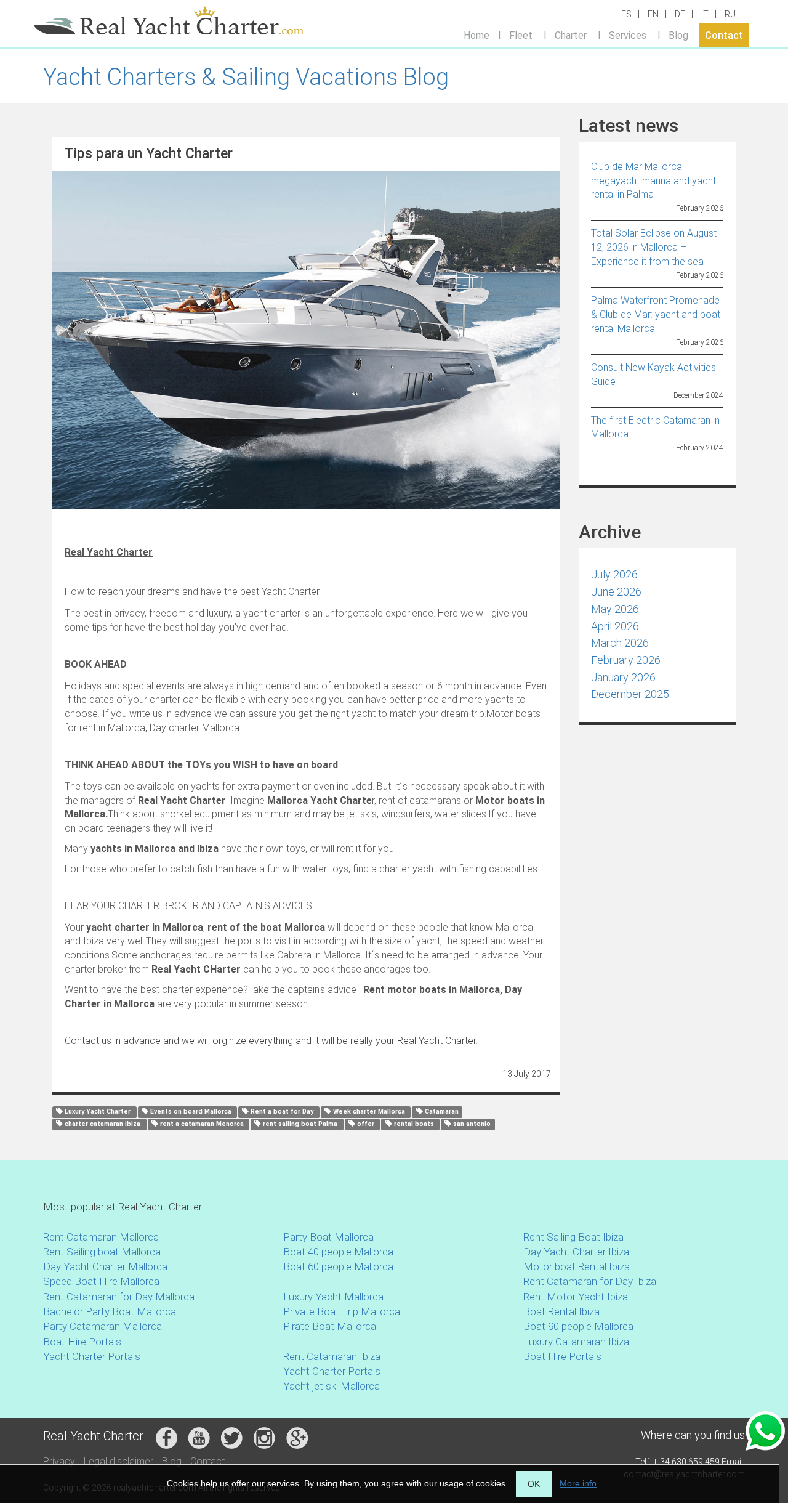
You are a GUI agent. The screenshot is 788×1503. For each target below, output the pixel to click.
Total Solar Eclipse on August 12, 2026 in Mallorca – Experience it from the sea (654, 247)
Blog (678, 35)
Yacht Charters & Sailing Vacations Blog (246, 77)
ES (626, 14)
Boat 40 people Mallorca (338, 1252)
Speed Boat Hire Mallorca (101, 1281)
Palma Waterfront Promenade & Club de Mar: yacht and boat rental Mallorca (655, 314)
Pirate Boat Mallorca (329, 1326)
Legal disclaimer (118, 1461)
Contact (724, 35)
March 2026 (620, 642)
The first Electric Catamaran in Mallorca (655, 427)
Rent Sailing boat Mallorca (102, 1252)
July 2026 (614, 574)
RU (730, 14)
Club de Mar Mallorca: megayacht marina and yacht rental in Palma (653, 181)
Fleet (521, 35)
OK (534, 1484)
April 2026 (615, 626)
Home (476, 35)
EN (653, 14)
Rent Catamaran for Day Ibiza (589, 1281)
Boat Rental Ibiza (561, 1311)
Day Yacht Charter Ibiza (576, 1252)
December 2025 (630, 693)
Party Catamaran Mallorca (102, 1326)
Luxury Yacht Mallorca (333, 1296)
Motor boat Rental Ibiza (576, 1266)
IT (705, 14)
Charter (571, 35)
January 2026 (623, 677)
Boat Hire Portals (82, 1341)
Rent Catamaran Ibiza (331, 1356)
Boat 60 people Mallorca (338, 1266)
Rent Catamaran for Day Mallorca (119, 1296)
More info (578, 1483)
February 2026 (626, 660)
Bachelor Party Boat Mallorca (109, 1311)
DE (680, 14)
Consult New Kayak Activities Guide (653, 374)
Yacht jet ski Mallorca (331, 1386)
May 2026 (615, 608)
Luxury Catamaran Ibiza (576, 1341)
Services (627, 35)
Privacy (59, 1461)
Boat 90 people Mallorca (578, 1326)
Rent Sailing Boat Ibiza (573, 1237)
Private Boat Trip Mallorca (341, 1311)
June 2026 (616, 591)
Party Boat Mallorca (328, 1237)
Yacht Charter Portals (91, 1356)
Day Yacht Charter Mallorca (105, 1266)
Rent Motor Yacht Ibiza (575, 1296)
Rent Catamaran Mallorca (101, 1237)
